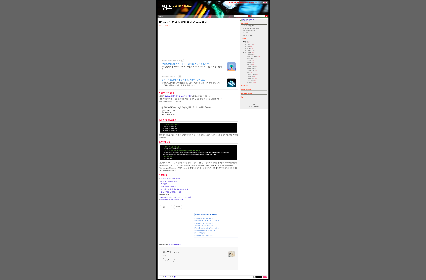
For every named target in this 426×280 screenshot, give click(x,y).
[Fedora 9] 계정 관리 (200, 233)
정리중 (197, 214)
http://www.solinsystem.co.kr (171, 60)
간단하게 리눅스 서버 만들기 (170, 178)
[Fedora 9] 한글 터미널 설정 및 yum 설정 (183, 22)
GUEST (260, 2)
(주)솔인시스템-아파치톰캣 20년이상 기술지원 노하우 (185, 64)
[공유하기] (167, 207)
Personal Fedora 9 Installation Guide (171, 200)
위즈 (175, 277)
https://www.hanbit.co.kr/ (170, 76)
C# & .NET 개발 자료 (249, 26)
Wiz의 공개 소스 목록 (249, 30)
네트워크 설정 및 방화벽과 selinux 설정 (174, 189)
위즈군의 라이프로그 (172, 252)
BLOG (231, 2)
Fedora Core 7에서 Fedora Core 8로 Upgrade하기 (176, 197)
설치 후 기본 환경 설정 (169, 181)
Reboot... (166, 255)
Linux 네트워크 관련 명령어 (202, 225)
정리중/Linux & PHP (175, 244)
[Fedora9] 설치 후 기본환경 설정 (203, 235)
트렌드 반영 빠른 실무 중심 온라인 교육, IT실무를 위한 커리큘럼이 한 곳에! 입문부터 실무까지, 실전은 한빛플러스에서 (191, 84)
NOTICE (236, 2)
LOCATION (253, 2)
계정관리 (164, 184)
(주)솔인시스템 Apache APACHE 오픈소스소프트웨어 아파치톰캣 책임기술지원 (192, 68)
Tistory (167, 277)
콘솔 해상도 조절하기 (168, 186)
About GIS (245, 33)
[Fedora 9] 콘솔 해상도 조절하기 (203, 230)
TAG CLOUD (244, 2)
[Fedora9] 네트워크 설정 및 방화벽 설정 (205, 228)
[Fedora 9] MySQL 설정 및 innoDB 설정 (205, 220)
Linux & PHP (203, 214)
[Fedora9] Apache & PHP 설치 (202, 218)
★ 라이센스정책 (247, 35)
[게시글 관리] (170, 207)
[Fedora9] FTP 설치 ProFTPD (202, 223)
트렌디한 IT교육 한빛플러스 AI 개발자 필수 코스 (183, 80)
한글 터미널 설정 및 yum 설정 (171, 192)
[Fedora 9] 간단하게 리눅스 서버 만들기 (178, 96)
